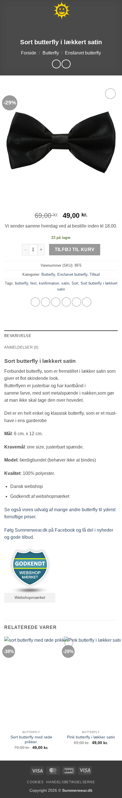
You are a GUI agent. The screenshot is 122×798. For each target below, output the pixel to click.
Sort (74, 283)
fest (33, 283)
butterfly (21, 283)
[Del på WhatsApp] (35, 302)
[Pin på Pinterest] (76, 302)
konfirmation (49, 283)
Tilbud (95, 274)
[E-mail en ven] (66, 302)
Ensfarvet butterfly (83, 52)
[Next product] (56, 64)
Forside (28, 52)
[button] (7, 10)
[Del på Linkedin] (86, 302)
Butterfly (51, 52)
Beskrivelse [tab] (17, 336)
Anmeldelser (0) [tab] (21, 347)
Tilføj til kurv (75, 249)
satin (65, 283)
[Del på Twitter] (55, 302)
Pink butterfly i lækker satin (91, 737)
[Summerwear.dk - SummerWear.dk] (61, 10)
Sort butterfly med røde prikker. (31, 739)
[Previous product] (66, 64)
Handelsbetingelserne (70, 782)
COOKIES (35, 782)
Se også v (14, 509)
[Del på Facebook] (45, 302)
